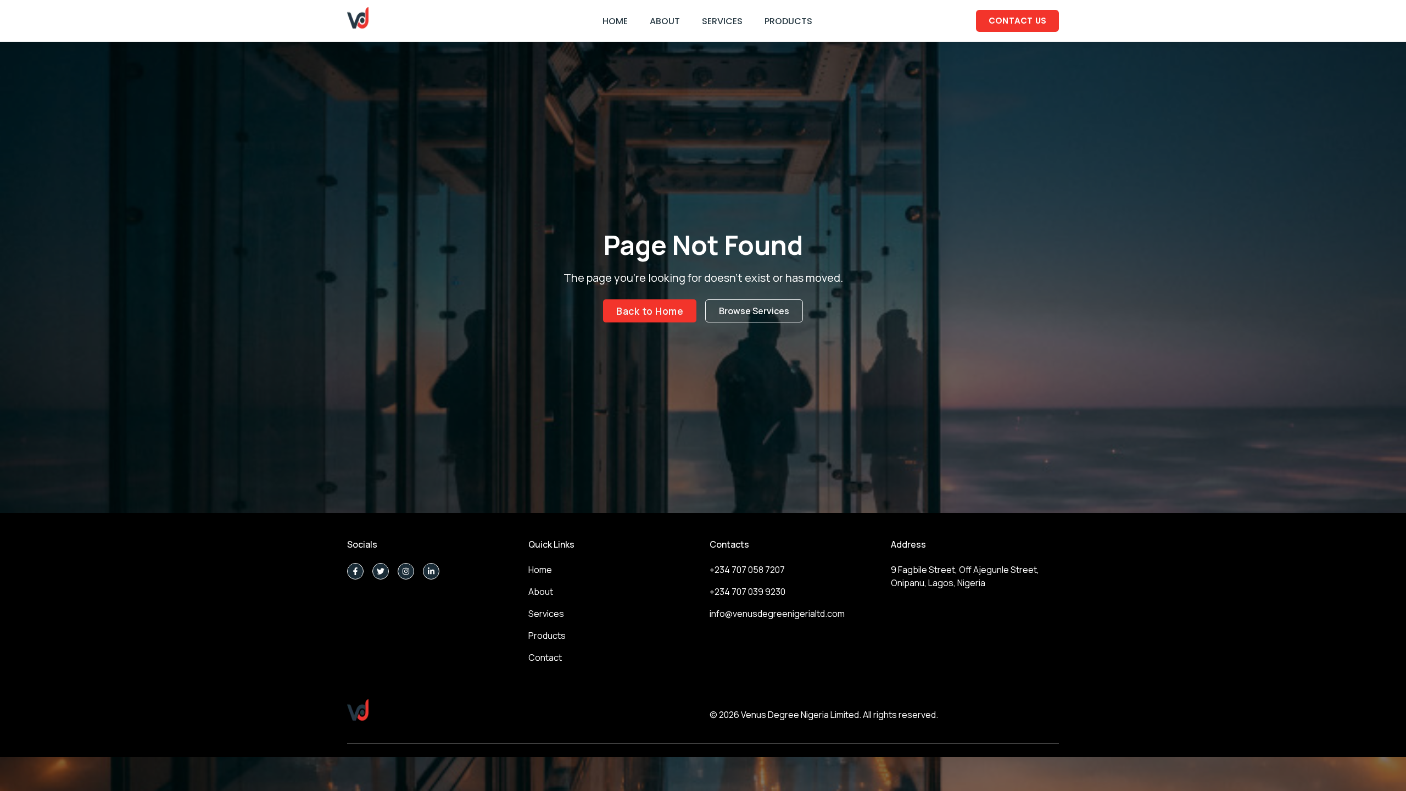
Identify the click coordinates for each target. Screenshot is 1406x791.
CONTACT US (1018, 20)
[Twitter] (380, 571)
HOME (615, 21)
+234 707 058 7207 (747, 570)
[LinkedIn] (431, 571)
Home (540, 570)
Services (546, 614)
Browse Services (754, 311)
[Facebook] (355, 571)
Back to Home (649, 310)
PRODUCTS (788, 21)
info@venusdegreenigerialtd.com (777, 614)
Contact (545, 657)
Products (547, 636)
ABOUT (665, 21)
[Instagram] (406, 571)
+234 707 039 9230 (747, 592)
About (540, 592)
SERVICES (722, 21)
